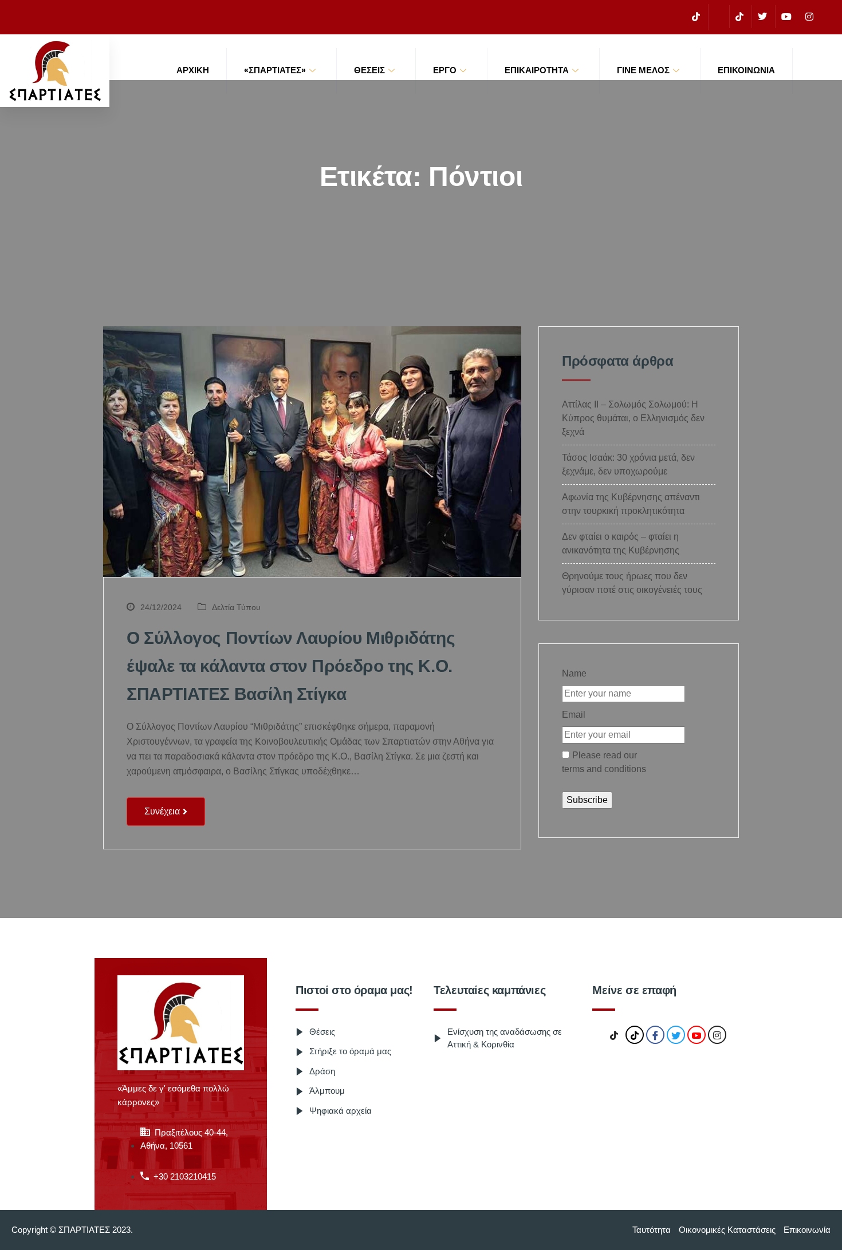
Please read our (604, 762)
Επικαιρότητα (537, 70)
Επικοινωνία (746, 70)
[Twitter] (762, 16)
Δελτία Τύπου (236, 607)
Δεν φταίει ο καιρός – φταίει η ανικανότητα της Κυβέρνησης (620, 543)
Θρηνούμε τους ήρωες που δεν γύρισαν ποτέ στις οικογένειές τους (632, 583)
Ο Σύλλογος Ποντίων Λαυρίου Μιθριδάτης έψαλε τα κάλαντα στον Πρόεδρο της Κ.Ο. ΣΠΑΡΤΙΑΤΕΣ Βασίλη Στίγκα (291, 665)
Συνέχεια (162, 811)
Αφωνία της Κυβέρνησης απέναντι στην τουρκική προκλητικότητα (631, 504)
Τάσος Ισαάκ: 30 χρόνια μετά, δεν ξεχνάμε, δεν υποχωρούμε (628, 464)
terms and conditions (604, 769)
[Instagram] (809, 16)
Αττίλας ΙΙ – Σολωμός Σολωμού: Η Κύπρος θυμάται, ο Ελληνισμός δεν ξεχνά (633, 418)
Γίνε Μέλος (643, 70)
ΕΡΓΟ (445, 70)
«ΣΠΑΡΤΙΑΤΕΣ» (275, 70)
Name (574, 673)
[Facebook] (717, 17)
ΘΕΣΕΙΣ (369, 70)
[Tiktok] (739, 16)
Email (573, 714)
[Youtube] (786, 16)
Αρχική (192, 70)
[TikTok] (696, 16)
